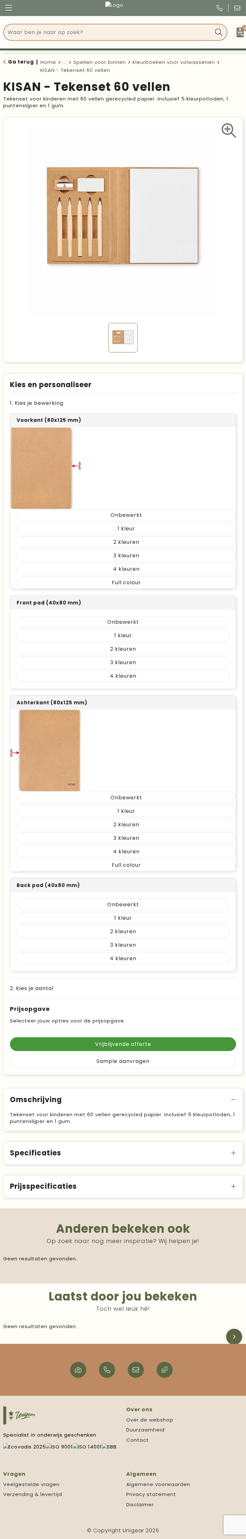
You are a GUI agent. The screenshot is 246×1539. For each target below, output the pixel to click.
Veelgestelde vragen (31, 1484)
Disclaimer (140, 1504)
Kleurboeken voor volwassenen (174, 62)
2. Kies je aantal (31, 988)
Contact (137, 1440)
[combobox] (108, 32)
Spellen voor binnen (99, 62)
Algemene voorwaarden (158, 1484)
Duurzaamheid (145, 1429)
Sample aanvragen (123, 1061)
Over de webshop (149, 1419)
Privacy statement (151, 1494)
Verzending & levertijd (32, 1494)
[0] (238, 32)
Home (48, 62)
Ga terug (21, 61)
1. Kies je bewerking (36, 403)
